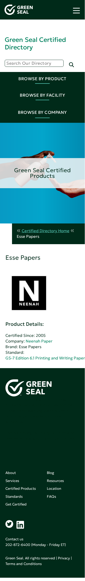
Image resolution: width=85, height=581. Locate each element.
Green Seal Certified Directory (35, 43)
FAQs (51, 496)
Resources (55, 480)
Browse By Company (42, 112)
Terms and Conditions (23, 563)
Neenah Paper (39, 341)
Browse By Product (42, 78)
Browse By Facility (42, 95)
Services (12, 480)
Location (54, 488)
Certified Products (20, 488)
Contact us (14, 539)
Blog (50, 472)
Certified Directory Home (45, 230)
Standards (14, 496)
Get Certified (16, 504)
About (10, 472)
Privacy (64, 558)
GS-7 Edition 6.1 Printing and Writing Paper (45, 358)
